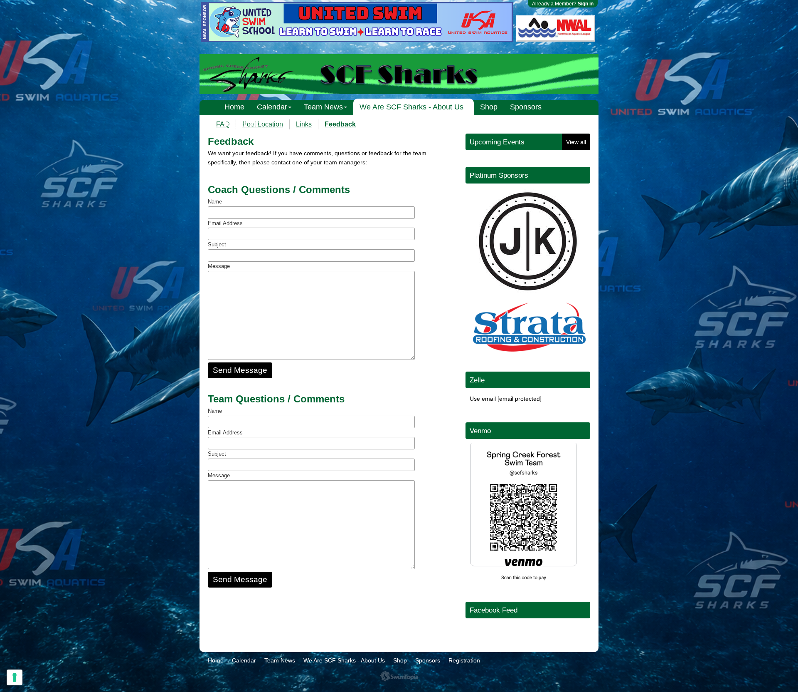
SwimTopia (399, 676)
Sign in (586, 4)
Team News (323, 107)
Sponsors (526, 107)
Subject (217, 244)
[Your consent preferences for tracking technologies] (14, 677)
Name (215, 201)
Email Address (225, 223)
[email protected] (520, 398)
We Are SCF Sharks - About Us (411, 107)
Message (219, 266)
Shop (489, 107)
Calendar (272, 107)
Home (234, 107)
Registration (244, 123)
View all (576, 142)
